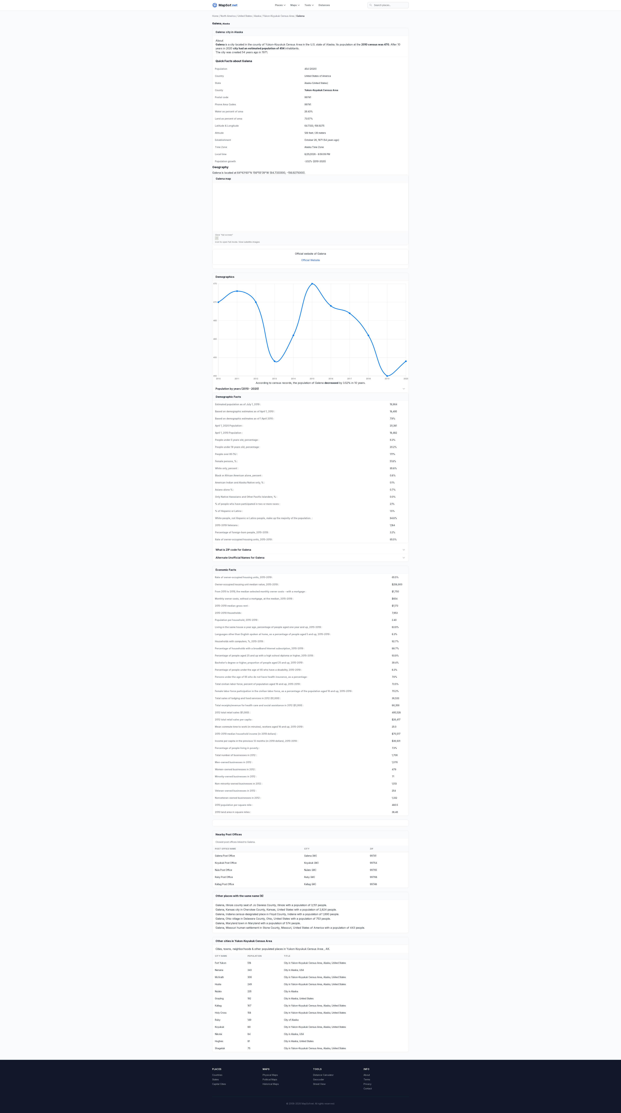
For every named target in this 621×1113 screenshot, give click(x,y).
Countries (217, 1075)
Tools (308, 5)
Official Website (310, 260)
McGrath (219, 977)
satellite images (252, 242)
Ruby (217, 1019)
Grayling (219, 998)
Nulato (218, 991)
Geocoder (318, 1079)
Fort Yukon (220, 963)
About (367, 1075)
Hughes (219, 1041)
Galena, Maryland (226, 923)
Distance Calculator (323, 1075)
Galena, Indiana (225, 914)
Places (279, 5)
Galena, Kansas (225, 909)
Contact (368, 1088)
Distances (324, 5)
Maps (293, 5)
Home (215, 16)
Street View (319, 1084)
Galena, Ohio (223, 918)
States (215, 1079)
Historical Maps (271, 1084)
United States (245, 16)
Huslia (218, 984)
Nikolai (218, 1034)
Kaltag (218, 1005)
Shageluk (220, 1048)
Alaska (257, 16)
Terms (367, 1079)
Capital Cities (219, 1084)
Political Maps (270, 1079)
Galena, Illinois (224, 905)
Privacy (367, 1084)
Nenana (219, 970)
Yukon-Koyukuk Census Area (278, 16)
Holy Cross (221, 1012)
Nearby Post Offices (229, 834)
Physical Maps (270, 1075)
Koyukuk (219, 1027)
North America (228, 16)
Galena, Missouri (226, 927)
